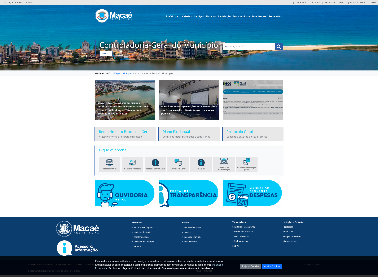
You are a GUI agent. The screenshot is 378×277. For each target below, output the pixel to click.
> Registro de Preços (292, 236)
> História (186, 232)
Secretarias (275, 16)
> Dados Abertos (240, 241)
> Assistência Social (140, 237)
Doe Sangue (259, 16)
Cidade (186, 16)
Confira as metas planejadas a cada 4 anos (186, 136)
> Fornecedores (290, 241)
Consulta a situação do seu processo (247, 136)
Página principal (122, 73)
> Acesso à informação (242, 231)
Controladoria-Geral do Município (159, 45)
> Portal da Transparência (243, 227)
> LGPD (235, 246)
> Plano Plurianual (240, 236)
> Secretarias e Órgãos (142, 227)
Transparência (241, 16)
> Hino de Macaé (189, 241)
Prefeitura (172, 16)
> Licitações (288, 227)
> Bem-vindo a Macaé (192, 227)
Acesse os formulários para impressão (120, 136)
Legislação (224, 16)
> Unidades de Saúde (141, 232)
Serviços (199, 16)
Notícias (211, 16)
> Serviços (136, 246)
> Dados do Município (192, 237)
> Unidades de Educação (143, 241)
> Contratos (288, 231)
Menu (105, 53)
